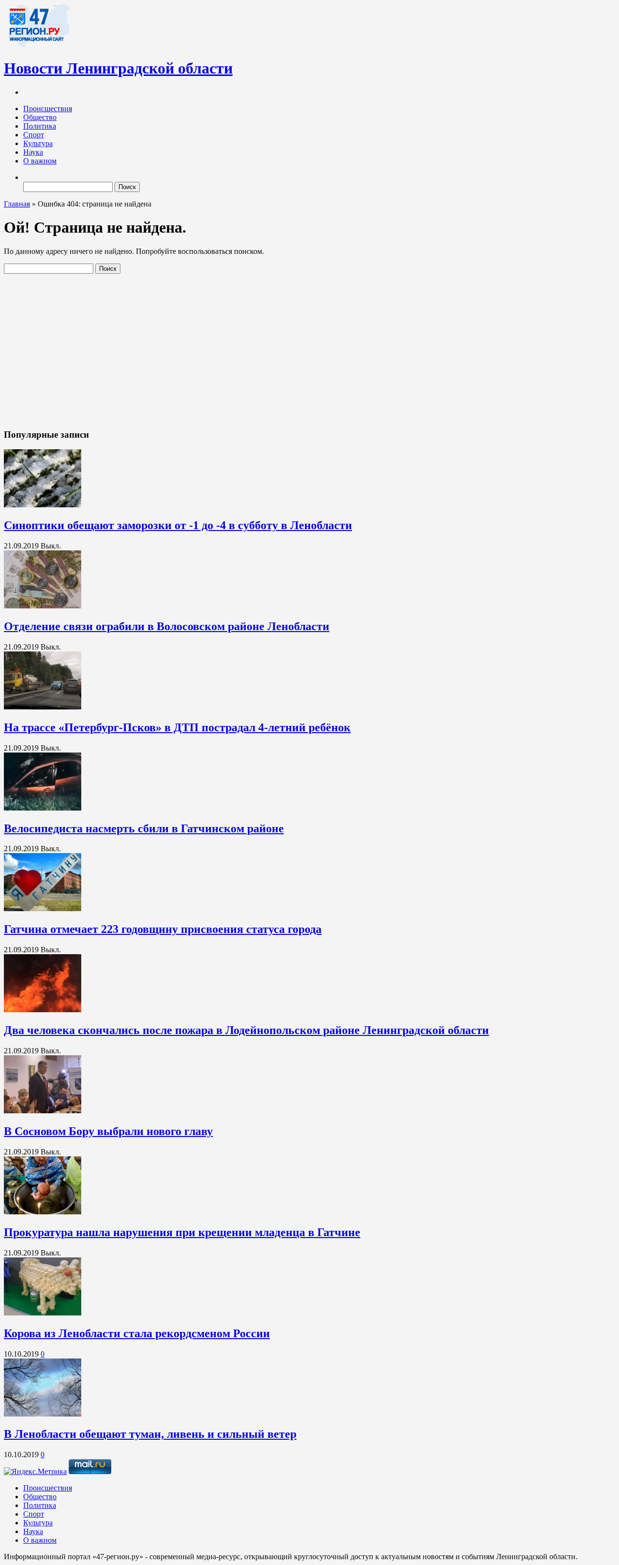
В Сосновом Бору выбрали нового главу (108, 1131)
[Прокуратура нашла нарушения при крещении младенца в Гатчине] (42, 1212)
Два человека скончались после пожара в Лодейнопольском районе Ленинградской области (246, 1030)
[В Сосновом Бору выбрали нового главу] (42, 1111)
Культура (38, 143)
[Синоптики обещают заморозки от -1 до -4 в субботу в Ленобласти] (42, 505)
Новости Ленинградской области (118, 68)
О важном (40, 161)
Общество (40, 117)
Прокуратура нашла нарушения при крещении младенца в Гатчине (182, 1232)
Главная (17, 204)
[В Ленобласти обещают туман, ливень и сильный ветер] (42, 1414)
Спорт (33, 135)
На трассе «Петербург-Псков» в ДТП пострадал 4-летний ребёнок (177, 727)
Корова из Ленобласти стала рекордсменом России (137, 1333)
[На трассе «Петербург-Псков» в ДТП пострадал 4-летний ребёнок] (42, 707)
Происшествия (47, 108)
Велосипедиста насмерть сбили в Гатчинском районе (144, 828)
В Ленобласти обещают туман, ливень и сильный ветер (150, 1434)
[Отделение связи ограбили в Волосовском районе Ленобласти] (42, 606)
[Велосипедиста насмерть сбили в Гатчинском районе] (42, 808)
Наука (33, 152)
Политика (39, 126)
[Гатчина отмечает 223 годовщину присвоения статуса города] (42, 908)
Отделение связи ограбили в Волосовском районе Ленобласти (166, 626)
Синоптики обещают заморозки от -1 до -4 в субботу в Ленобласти (178, 525)
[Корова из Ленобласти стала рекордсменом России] (42, 1313)
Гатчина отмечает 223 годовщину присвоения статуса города (163, 929)
